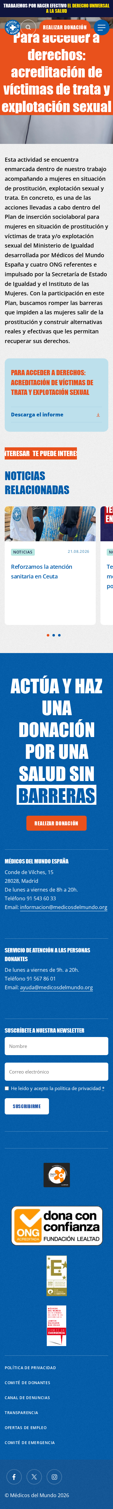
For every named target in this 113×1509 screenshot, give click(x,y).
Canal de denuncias (27, 1397)
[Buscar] (28, 27)
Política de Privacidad (30, 1367)
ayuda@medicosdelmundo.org (56, 987)
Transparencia (21, 1412)
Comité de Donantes (28, 1382)
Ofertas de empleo (26, 1427)
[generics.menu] (102, 27)
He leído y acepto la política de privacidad (56, 1088)
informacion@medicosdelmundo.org (63, 907)
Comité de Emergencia (30, 1442)
